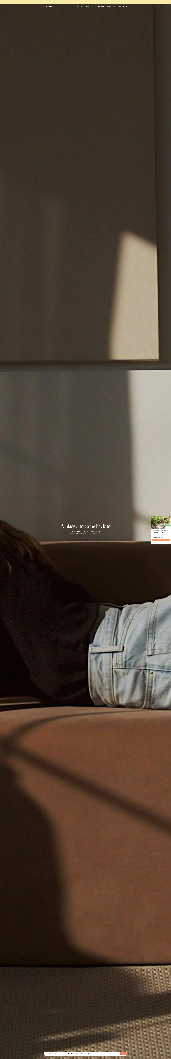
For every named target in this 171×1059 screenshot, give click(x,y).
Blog (114, 6)
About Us (109, 6)
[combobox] (53, 1053)
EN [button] (117, 6)
